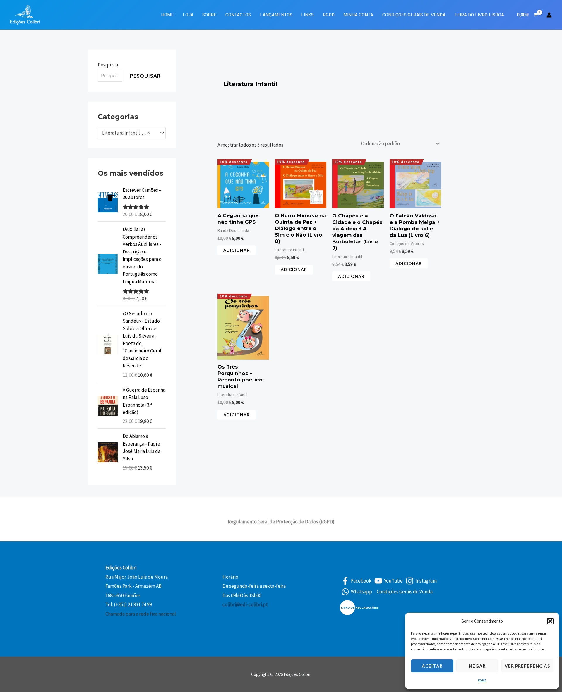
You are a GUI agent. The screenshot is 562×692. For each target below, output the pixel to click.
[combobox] (132, 133)
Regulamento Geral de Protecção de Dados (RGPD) (281, 521)
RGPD (482, 680)
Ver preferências (527, 666)
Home (167, 15)
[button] (550, 621)
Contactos (238, 15)
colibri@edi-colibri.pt (245, 604)
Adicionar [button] (236, 250)
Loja (188, 15)
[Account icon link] (549, 15)
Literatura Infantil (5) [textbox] (126, 133)
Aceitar (432, 666)
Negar (477, 666)
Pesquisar (108, 64)
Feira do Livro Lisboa (479, 15)
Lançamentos (276, 15)
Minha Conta (358, 15)
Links (307, 15)
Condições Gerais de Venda (414, 15)
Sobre (209, 15)
